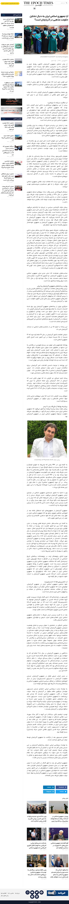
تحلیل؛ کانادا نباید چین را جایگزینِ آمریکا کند (8, 138)
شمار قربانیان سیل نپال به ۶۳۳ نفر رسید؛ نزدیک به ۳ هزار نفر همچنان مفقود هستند (7, 23)
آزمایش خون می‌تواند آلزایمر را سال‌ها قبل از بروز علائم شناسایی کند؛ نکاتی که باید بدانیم (7, 49)
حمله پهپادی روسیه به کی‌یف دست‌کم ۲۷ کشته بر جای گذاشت (8, 36)
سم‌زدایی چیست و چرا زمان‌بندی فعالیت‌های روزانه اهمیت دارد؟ (7, 74)
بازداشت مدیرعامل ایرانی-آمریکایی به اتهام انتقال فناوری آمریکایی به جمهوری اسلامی (36, 845)
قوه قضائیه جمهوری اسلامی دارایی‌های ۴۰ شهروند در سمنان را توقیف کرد (59, 845)
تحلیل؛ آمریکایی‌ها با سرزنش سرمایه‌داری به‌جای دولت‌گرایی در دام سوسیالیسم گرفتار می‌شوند (7, 191)
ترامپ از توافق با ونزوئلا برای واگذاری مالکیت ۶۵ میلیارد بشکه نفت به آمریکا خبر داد (8, 87)
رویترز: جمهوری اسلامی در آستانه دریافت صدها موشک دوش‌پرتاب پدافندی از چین (59, 818)
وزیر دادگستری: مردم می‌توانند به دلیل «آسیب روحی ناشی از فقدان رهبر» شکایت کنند (36, 818)
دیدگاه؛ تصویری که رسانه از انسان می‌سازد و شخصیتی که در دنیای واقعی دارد (8, 151)
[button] (34, 8)
